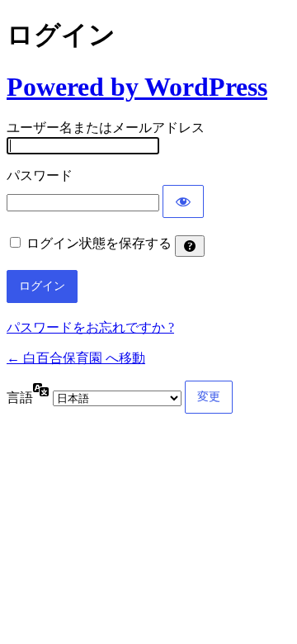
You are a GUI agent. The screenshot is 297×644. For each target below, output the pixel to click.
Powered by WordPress (137, 87)
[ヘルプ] (190, 246)
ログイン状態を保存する (99, 243)
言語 (20, 398)
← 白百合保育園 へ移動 (76, 358)
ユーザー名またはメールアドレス (106, 128)
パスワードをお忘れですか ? (90, 327)
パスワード (40, 175)
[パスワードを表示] (183, 201)
